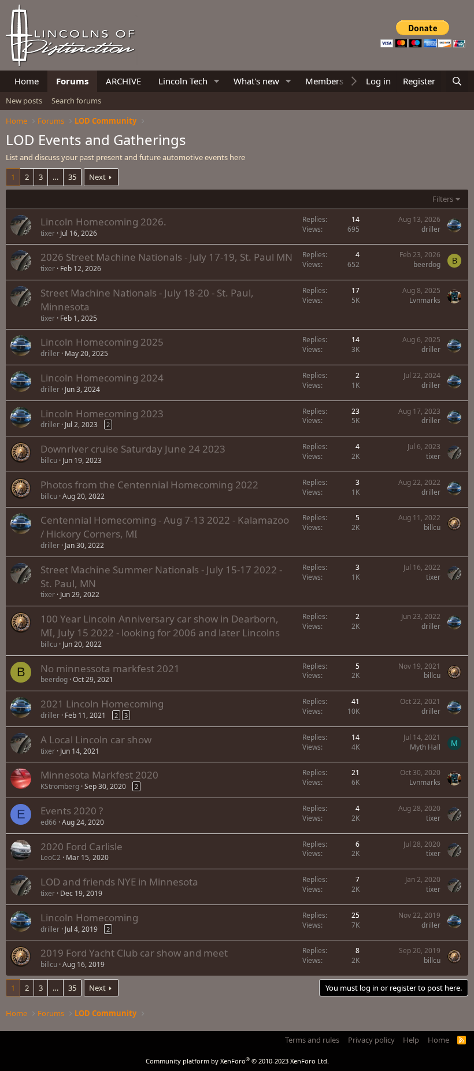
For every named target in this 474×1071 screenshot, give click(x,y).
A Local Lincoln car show (95, 739)
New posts (24, 100)
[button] (217, 81)
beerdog (426, 264)
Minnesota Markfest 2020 (99, 774)
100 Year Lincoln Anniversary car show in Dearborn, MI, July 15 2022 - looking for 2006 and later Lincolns (160, 625)
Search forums (76, 100)
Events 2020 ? (71, 810)
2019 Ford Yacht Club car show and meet (134, 952)
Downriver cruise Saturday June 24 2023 (132, 448)
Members (324, 81)
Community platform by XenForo (237, 1061)
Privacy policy (371, 1040)
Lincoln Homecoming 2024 (102, 377)
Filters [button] (442, 199)
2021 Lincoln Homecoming (102, 703)
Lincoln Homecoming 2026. (103, 221)
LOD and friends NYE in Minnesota (119, 881)
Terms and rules (312, 1040)
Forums (72, 81)
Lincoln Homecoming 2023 (102, 413)
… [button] (55, 177)
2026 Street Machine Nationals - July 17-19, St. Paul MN (166, 257)
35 (72, 177)
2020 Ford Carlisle (81, 846)
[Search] (457, 81)
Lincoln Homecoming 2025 (102, 342)
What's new (256, 81)
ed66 (48, 822)
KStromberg (59, 786)
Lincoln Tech (183, 81)
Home (26, 81)
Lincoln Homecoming (89, 917)
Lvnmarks (424, 300)
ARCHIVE (123, 81)
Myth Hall (425, 747)
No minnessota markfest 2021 (110, 668)
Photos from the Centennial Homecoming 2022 (149, 484)
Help (411, 1040)
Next (97, 177)
